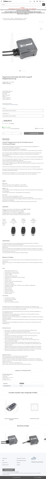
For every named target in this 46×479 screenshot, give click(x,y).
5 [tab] (24, 70)
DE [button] (30, 1)
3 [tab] (22, 70)
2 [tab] (21, 70)
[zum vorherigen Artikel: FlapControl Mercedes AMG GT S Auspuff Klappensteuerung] (40, 22)
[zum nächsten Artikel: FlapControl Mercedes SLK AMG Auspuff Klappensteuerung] (42, 22)
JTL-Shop (39, 477)
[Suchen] (43, 4)
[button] (34, 1)
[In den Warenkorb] (3, 26)
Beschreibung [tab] (5, 138)
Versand (12, 123)
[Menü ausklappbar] (1, 1)
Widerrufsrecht (5, 464)
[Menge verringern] (3, 133)
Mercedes (9, 83)
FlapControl (22, 383)
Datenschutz (4, 462)
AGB (3, 460)
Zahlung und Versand (21, 458)
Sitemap (18, 462)
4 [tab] (23, 70)
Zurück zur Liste (6, 18)
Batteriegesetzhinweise (21, 460)
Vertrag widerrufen (9, 469)
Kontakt (18, 464)
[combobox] (23, 110)
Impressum (4, 458)
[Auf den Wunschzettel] (41, 29)
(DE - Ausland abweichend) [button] (14, 128)
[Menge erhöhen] (20, 133)
